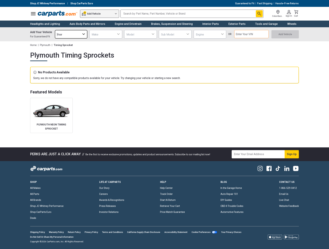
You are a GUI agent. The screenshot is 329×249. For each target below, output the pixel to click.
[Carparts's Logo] (58, 14)
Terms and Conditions (112, 232)
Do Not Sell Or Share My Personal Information (52, 237)
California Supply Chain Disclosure (143, 232)
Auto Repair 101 (229, 194)
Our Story (104, 188)
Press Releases (107, 206)
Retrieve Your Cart (170, 206)
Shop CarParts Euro (40, 212)
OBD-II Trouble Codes (232, 206)
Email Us (283, 194)
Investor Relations (109, 212)
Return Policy (74, 232)
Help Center (166, 188)
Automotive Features (232, 212)
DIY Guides (226, 200)
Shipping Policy (37, 232)
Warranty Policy (56, 232)
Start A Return (168, 200)
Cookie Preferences (201, 232)
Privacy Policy (91, 232)
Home (33, 45)
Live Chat (284, 200)
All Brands (35, 200)
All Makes (35, 188)
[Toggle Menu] (33, 14)
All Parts (34, 194)
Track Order (166, 194)
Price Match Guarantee (172, 212)
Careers (103, 194)
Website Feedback (289, 206)
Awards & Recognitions (111, 200)
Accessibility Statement (175, 232)
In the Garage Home (231, 188)
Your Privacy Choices (231, 232)
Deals (33, 218)
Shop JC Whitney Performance (47, 206)
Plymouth (45, 45)
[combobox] (71, 34)
